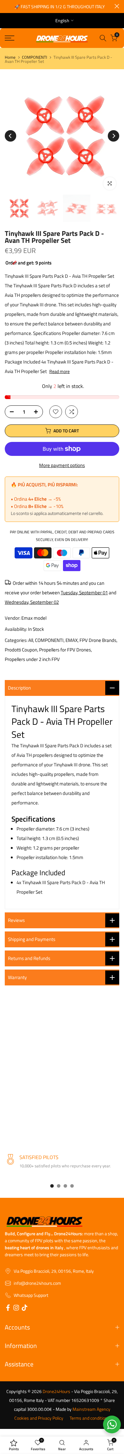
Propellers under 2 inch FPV (32, 659)
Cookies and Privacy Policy (38, 1418)
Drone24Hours (56, 1391)
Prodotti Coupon (21, 649)
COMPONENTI (34, 57)
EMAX (71, 640)
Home (10, 57)
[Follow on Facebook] (8, 1308)
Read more (59, 371)
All (30, 640)
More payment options (62, 465)
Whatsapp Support (31, 1295)
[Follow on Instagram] (16, 1308)
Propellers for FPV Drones (65, 649)
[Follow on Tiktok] (24, 1308)
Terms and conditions (90, 1418)
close (116, 6)
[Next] (113, 136)
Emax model (33, 618)
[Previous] (10, 136)
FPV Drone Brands (97, 640)
